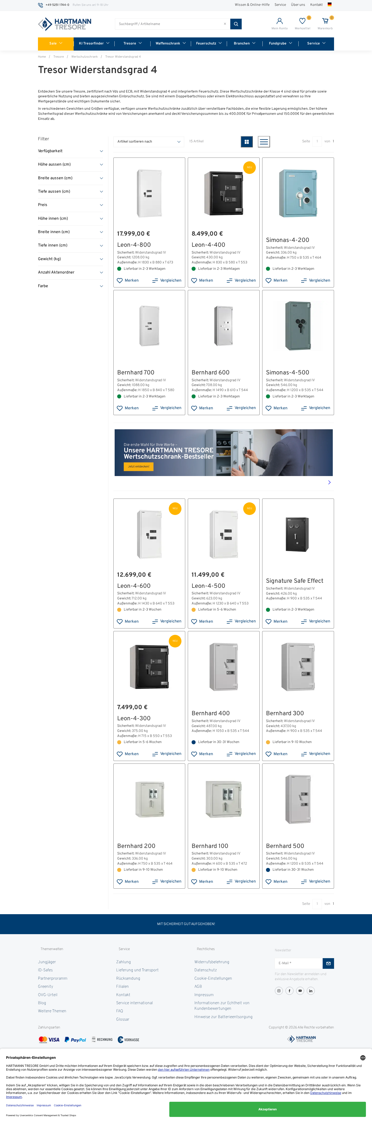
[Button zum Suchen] (236, 24)
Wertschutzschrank (84, 57)
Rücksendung (128, 978)
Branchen (242, 43)
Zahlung (123, 962)
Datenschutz (205, 970)
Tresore (129, 43)
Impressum (204, 995)
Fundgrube (277, 43)
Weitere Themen (52, 1011)
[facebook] (289, 991)
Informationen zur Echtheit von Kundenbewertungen (222, 1006)
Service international (134, 1003)
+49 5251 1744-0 (57, 5)
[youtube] (300, 991)
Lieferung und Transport (137, 970)
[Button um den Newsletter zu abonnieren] (328, 963)
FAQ (119, 1011)
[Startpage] (64, 24)
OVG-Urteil (47, 995)
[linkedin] (311, 991)
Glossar (122, 1019)
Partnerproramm (52, 978)
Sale (53, 43)
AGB (198, 986)
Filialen (122, 986)
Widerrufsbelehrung (211, 962)
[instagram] (279, 991)
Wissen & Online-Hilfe (252, 5)
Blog (42, 1003)
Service (280, 5)
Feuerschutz (206, 43)
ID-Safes (45, 970)
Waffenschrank (168, 43)
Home (42, 57)
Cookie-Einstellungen (213, 978)
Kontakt (316, 5)
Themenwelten (51, 949)
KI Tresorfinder (91, 43)
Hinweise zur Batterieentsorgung (223, 1017)
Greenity (45, 986)
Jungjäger (47, 962)
